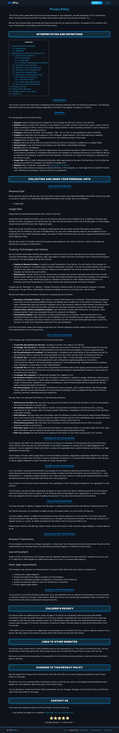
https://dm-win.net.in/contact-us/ (59, 713)
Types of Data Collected (23, 56)
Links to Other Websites (20, 89)
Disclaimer (84, 730)
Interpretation (19, 48)
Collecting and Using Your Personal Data (27, 53)
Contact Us (15, 94)
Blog (65, 730)
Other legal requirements (27, 82)
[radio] (51, 718)
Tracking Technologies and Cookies (31, 63)
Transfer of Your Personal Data (26, 70)
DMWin (15, 730)
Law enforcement (24, 79)
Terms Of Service (96, 730)
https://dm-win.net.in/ (60, 165)
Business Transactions (26, 77)
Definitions (18, 51)
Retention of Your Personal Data (27, 68)
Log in (107, 3)
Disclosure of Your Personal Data (27, 75)
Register (97, 3)
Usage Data (22, 60)
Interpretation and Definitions (22, 46)
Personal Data (22, 58)
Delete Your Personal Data (24, 72)
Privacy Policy (74, 730)
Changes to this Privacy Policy (23, 91)
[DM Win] (13, 3)
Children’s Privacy (18, 87)
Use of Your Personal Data (24, 65)
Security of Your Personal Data (26, 84)
